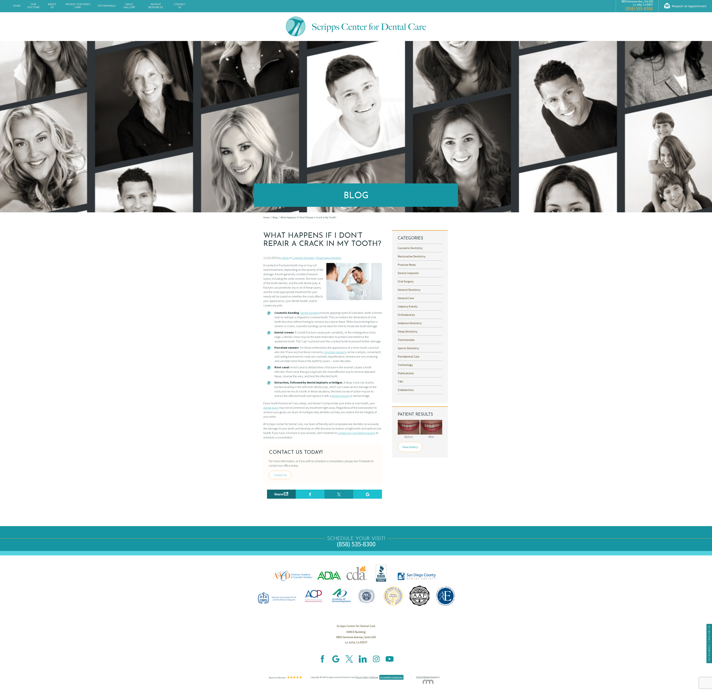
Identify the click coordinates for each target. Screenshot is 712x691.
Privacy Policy (362, 677)
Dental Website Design (426, 677)
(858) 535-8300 (639, 8)
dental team (270, 407)
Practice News (407, 264)
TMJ (400, 381)
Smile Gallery (129, 6)
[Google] (336, 661)
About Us (52, 6)
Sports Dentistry (408, 348)
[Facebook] (322, 661)
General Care (406, 298)
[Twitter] (349, 661)
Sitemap (374, 677)
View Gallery (410, 447)
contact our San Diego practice (356, 433)
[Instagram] (376, 661)
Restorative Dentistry (329, 258)
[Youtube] (389, 661)
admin (285, 258)
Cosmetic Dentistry (303, 258)
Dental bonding (309, 313)
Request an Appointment (689, 6)
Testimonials (106, 6)
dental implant (340, 396)
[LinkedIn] (363, 661)
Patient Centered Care (77, 6)
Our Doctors (33, 6)
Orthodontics (406, 315)
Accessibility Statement (391, 677)
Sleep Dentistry (407, 331)
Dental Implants (408, 273)
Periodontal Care (408, 356)
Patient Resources (155, 6)
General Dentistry (409, 290)
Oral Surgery (405, 281)
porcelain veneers (335, 352)
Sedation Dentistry (410, 323)
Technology (405, 365)
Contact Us (180, 6)
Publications (406, 373)
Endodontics (406, 390)
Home (17, 6)
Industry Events (408, 306)
